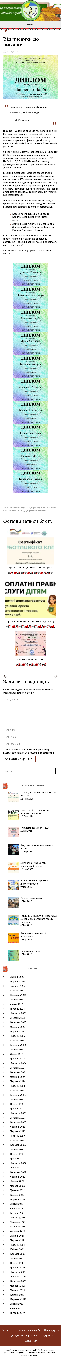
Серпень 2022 (17, 1176)
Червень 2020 (17, 1285)
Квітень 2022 (17, 1195)
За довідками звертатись (22, 1336)
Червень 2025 (17, 1031)
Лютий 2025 (16, 1049)
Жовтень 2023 (18, 1117)
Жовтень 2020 (18, 1276)
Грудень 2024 (17, 1058)
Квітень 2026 (17, 990)
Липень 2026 (17, 977)
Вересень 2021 (18, 1226)
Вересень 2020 (18, 1281)
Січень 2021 (16, 1263)
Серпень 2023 (17, 1126)
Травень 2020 (17, 1290)
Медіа (30, 1341)
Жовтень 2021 (18, 1222)
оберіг (28, 508)
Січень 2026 (16, 1004)
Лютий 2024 (16, 1099)
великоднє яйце (18, 508)
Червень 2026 (17, 981)
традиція (24, 511)
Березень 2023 (18, 1145)
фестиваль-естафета (37, 511)
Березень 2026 (18, 995)
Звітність (7, 1330)
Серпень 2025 (17, 1027)
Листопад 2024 (18, 1063)
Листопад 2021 (18, 1217)
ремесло (52, 508)
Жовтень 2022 (18, 1167)
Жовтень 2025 (18, 1018)
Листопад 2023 (18, 1113)
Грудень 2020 (17, 1267)
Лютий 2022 (16, 1204)
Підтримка (47, 1336)
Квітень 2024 (17, 1090)
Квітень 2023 (17, 1140)
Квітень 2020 (17, 1295)
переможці (35, 508)
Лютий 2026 (16, 999)
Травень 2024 (17, 1086)
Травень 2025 (17, 1036)
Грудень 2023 (17, 1108)
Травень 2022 (17, 1190)
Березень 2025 (18, 1045)
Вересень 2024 (18, 1072)
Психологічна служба (28, 1330)
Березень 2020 (18, 1299)
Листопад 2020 (18, 1272)
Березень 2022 (18, 1199)
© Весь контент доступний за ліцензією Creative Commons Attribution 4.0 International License (30, 1352)
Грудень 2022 (17, 1158)
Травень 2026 (17, 986)
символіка (7, 511)
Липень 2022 (17, 1181)
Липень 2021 (17, 1235)
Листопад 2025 (18, 1013)
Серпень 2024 (17, 1077)
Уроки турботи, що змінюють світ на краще (30, 568)
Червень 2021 (17, 1240)
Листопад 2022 (18, 1163)
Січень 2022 (16, 1208)
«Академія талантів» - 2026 (30, 659)
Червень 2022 (17, 1186)
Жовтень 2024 (18, 1067)
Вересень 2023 (18, 1122)
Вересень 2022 (18, 1172)
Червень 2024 (17, 1081)
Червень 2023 (17, 1131)
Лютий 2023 (16, 1149)
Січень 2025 (16, 1054)
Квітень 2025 (17, 1040)
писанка (44, 508)
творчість (16, 511)
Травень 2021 (17, 1245)
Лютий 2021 (16, 1258)
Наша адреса (51, 1330)
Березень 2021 (18, 1254)
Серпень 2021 (17, 1231)
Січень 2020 (16, 1308)
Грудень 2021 (17, 1213)
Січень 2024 (16, 1104)
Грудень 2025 (17, 1008)
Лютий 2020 (16, 1304)
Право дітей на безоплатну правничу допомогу (30, 621)
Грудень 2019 (17, 1313)
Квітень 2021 (17, 1249)
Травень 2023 (17, 1136)
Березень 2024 (18, 1095)
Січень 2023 (16, 1154)
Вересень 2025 (18, 1022)
